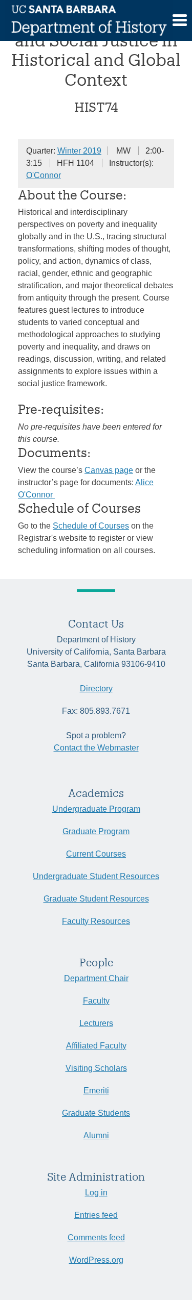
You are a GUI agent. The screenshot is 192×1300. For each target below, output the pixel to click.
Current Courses (96, 853)
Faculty (96, 1000)
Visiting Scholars (96, 1068)
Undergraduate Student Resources (96, 876)
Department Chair (96, 978)
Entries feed (96, 1215)
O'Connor (43, 175)
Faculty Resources (96, 921)
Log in (96, 1192)
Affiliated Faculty (96, 1045)
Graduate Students (96, 1113)
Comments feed (96, 1237)
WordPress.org (96, 1260)
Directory (96, 688)
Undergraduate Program (96, 809)
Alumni (96, 1135)
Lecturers (96, 1023)
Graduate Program (96, 831)
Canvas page (108, 470)
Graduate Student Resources (96, 898)
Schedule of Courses (91, 525)
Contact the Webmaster (96, 747)
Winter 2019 (79, 150)
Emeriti (96, 1090)
